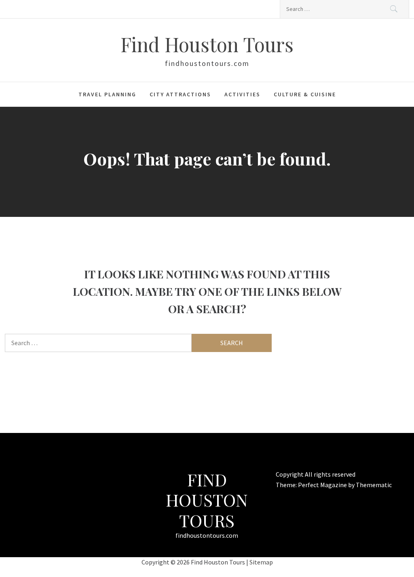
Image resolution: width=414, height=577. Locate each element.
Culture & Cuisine (305, 94)
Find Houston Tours (207, 44)
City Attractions (180, 94)
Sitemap (261, 562)
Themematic (374, 485)
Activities (242, 94)
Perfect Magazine (323, 485)
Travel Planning (107, 94)
